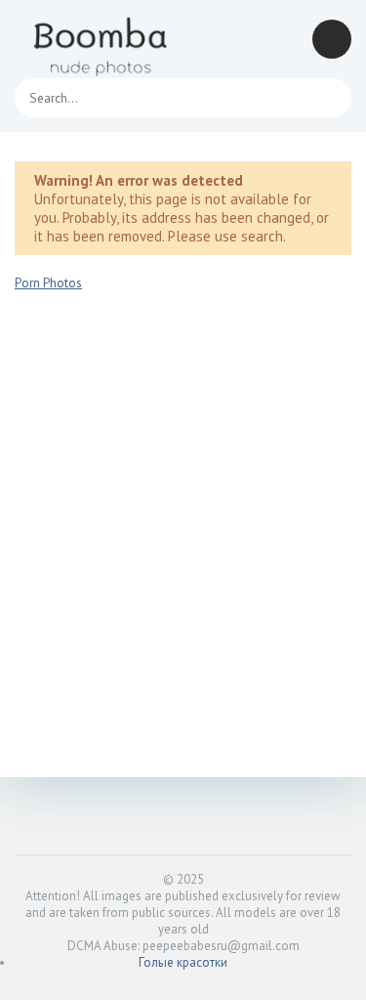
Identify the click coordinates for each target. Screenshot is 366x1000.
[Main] (102, 39)
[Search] (326, 97)
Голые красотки (183, 962)
